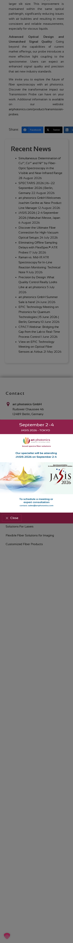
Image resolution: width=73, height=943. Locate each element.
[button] (12, 518)
